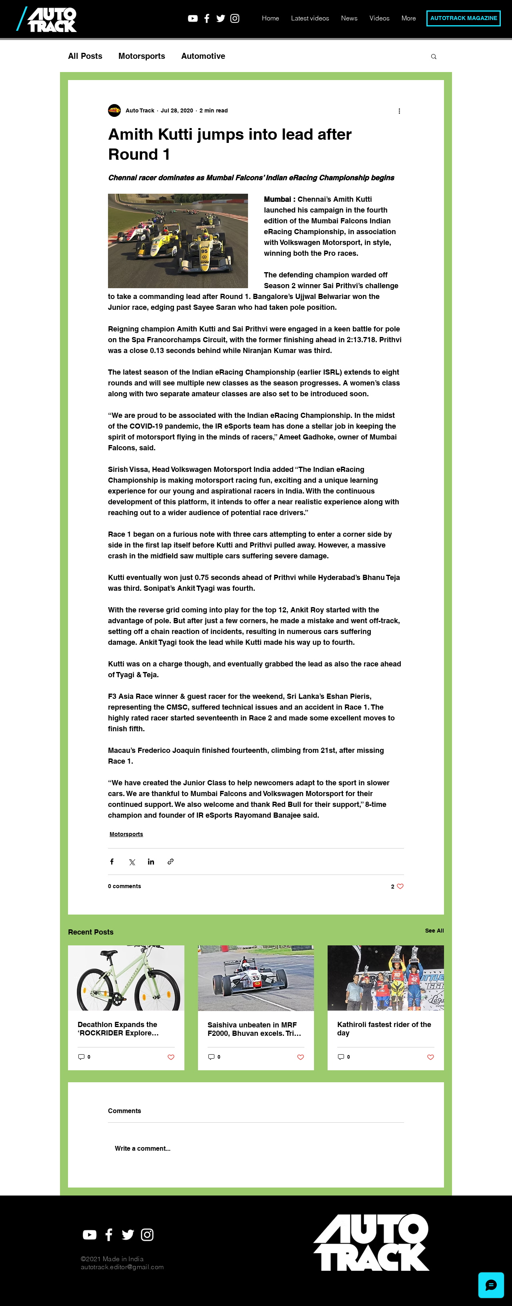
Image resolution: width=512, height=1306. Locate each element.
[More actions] (399, 110)
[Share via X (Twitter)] (131, 861)
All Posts (85, 56)
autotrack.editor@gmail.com (122, 1267)
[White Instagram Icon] (235, 18)
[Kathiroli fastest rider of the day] (386, 978)
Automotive (203, 56)
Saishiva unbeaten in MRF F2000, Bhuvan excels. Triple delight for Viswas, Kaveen (256, 1029)
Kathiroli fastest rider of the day (384, 1028)
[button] (434, 56)
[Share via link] (170, 861)
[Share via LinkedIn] (151, 861)
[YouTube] (193, 18)
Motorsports (141, 56)
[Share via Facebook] (112, 861)
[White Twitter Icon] (221, 18)
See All (434, 930)
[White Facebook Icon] (207, 18)
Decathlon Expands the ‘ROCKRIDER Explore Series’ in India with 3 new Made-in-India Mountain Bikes (122, 1028)
